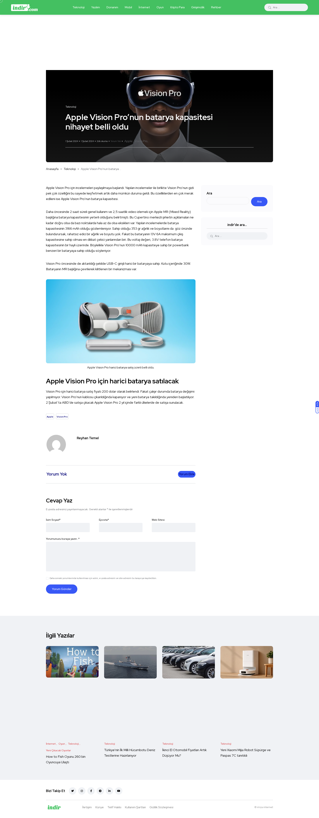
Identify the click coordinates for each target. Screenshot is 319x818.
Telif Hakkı (114, 807)
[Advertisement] (159, 42)
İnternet (144, 7)
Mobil (128, 7)
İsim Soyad (53, 519)
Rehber (216, 7)
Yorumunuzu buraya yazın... (63, 538)
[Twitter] (72, 791)
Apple (128, 141)
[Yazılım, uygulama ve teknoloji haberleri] (24, 7)
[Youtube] (118, 791)
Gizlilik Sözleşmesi (161, 807)
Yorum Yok (116, 141)
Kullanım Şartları (135, 807)
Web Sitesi (158, 519)
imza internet (265, 807)
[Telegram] (100, 791)
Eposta (104, 519)
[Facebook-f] (91, 791)
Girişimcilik (198, 7)
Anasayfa (52, 169)
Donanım (112, 7)
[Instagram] (81, 791)
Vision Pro (141, 141)
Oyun (160, 7)
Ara (209, 193)
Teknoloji (79, 7)
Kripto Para (177, 7)
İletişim (87, 807)
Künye (99, 807)
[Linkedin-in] (109, 791)
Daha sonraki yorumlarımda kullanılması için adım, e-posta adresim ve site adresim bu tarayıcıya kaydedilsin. (103, 578)
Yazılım (95, 7)
